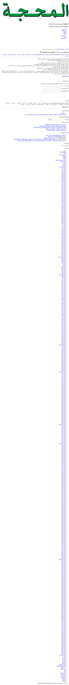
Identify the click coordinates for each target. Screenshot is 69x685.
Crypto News (63, 152)
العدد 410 (63, 542)
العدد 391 (63, 517)
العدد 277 (63, 381)
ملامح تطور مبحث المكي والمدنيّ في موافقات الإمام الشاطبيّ (52, 126)
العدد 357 (63, 474)
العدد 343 (63, 457)
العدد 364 (63, 484)
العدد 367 (63, 488)
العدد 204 (63, 272)
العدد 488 (63, 646)
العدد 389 (63, 515)
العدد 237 (63, 327)
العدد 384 (63, 508)
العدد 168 (63, 222)
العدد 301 (63, 413)
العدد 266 (63, 368)
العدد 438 (63, 578)
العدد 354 (63, 470)
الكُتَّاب (64, 33)
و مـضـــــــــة (13, 54)
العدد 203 (63, 270)
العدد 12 (64, 169)
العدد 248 (63, 343)
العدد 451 (63, 596)
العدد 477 (63, 631)
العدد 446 (63, 589)
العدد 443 (63, 585)
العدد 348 (63, 463)
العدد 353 (63, 469)
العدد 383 (63, 507)
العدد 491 (63, 650)
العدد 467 (63, 617)
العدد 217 (63, 295)
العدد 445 (63, 588)
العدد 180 (63, 241)
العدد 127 (63, 179)
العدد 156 (63, 208)
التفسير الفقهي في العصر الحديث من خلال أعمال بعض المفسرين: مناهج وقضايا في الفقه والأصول (34, 139)
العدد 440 (63, 581)
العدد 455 (63, 601)
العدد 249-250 (62, 345)
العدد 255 (63, 353)
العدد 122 (63, 172)
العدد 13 (64, 183)
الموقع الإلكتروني (64, 91)
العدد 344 (63, 458)
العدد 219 (63, 300)
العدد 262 (63, 362)
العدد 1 (64, 162)
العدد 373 (63, 493)
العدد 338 (63, 453)
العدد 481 (63, 636)
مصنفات (62, 49)
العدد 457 (63, 604)
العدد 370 (63, 490)
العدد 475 (63, 628)
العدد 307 (63, 422)
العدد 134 (63, 188)
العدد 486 (63, 643)
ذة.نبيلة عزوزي (28, 54)
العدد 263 (63, 364)
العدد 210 (63, 280)
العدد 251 (63, 347)
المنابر (33, 54)
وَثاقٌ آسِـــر (63, 113)
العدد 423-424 (62, 559)
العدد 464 (63, 613)
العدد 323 (63, 442)
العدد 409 (63, 540)
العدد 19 (64, 250)
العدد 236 (63, 326)
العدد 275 (63, 378)
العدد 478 (63, 632)
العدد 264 (63, 365)
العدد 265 (63, 366)
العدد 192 (63, 254)
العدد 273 (63, 376)
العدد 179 (63, 238)
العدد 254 (63, 351)
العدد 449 (63, 593)
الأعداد (64, 31)
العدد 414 (63, 547)
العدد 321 (63, 439)
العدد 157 (63, 210)
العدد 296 (63, 407)
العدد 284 (63, 391)
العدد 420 (63, 555)
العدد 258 (63, 357)
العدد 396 (63, 524)
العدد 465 (63, 615)
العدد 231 (63, 319)
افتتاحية (64, 156)
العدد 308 (63, 423)
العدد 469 (63, 620)
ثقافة (65, 670)
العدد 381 (63, 504)
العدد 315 (63, 431)
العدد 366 (63, 486)
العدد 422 (63, 558)
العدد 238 (63, 328)
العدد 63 (64, 659)
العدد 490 (63, 648)
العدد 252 (63, 349)
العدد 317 (63, 434)
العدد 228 (63, 314)
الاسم (66, 86)
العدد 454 (63, 600)
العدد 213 (63, 287)
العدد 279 (63, 384)
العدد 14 (64, 196)
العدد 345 (63, 459)
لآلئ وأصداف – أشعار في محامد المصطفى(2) (56, 130)
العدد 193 (63, 256)
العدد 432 (63, 570)
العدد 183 (63, 245)
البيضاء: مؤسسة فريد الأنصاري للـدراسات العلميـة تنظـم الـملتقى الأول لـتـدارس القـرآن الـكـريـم (45, 114)
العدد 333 (63, 446)
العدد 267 (63, 369)
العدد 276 (63, 380)
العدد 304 (63, 418)
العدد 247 (63, 342)
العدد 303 (63, 416)
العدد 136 (63, 191)
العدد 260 (63, 359)
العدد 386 (63, 511)
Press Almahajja (47, 683)
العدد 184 (63, 246)
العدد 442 (63, 583)
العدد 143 (63, 202)
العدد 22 (64, 301)
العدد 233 (63, 322)
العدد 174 (63, 231)
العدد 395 (63, 523)
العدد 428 (63, 565)
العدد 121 (63, 171)
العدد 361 (63, 480)
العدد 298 (63, 409)
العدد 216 (63, 293)
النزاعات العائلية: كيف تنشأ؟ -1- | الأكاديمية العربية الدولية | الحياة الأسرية (50, 140)
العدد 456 (63, 602)
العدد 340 (63, 455)
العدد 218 (63, 297)
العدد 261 (63, 361)
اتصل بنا (64, 37)
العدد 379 (63, 501)
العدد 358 (63, 476)
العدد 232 (63, 320)
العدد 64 (64, 660)
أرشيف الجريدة (62, 154)
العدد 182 (63, 243)
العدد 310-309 (62, 424)
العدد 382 (63, 505)
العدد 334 (63, 447)
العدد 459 (63, 606)
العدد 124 (63, 175)
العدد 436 (63, 575)
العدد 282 (63, 388)
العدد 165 (63, 218)
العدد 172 (63, 229)
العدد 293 (63, 403)
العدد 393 (63, 520)
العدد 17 (64, 225)
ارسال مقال (63, 38)
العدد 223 (63, 307)
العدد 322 (63, 440)
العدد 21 (64, 279)
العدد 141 (63, 199)
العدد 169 (63, 223)
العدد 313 (63, 428)
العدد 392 (63, 519)
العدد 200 (63, 266)
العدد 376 (63, 497)
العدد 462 (63, 610)
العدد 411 (63, 543)
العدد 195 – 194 (62, 257)
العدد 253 (63, 350)
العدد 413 (63, 546)
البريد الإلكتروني (64, 88)
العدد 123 (63, 173)
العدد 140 (63, 198)
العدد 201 (63, 268)
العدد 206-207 (62, 274)
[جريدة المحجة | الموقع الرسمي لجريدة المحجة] (35, 21)
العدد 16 (64, 211)
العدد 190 (63, 252)
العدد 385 (63, 509)
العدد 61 (64, 658)
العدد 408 (63, 539)
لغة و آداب (47, 54)
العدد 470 (63, 621)
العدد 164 (63, 216)
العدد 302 (63, 415)
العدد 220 (63, 303)
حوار (65, 671)
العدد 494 (63, 654)
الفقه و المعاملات (62, 664)
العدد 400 (63, 529)
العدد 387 (63, 512)
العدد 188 (63, 247)
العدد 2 (64, 264)
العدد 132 (63, 185)
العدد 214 (63, 289)
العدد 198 (63, 261)
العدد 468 (63, 619)
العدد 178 (63, 237)
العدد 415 (63, 548)
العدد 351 (63, 466)
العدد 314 (63, 430)
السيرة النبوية (63, 161)
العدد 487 (63, 644)
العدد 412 (63, 544)
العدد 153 (63, 206)
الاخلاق (57, 49)
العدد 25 (64, 346)
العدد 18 (64, 239)
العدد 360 (63, 478)
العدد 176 (63, 234)
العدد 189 (63, 249)
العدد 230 (63, 318)
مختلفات (64, 679)
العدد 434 (63, 573)
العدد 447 (63, 590)
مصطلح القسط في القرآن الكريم (52, 135)
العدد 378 (63, 500)
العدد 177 (63, 235)
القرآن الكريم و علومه (61, 666)
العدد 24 (64, 331)
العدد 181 (63, 242)
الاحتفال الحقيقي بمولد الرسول (54, 136)
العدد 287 (63, 395)
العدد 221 (63, 304)
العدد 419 (63, 554)
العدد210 (64, 663)
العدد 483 (63, 639)
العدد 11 (64, 165)
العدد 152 (63, 204)
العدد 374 (63, 494)
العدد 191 (63, 253)
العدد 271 (63, 373)
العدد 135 (63, 189)
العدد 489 (63, 647)
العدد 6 (64, 656)
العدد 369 (63, 489)
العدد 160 (63, 212)
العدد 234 (63, 323)
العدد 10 (64, 164)
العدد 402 (63, 531)
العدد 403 (63, 532)
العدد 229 (63, 315)
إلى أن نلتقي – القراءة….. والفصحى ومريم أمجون (55, 128)
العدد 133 (63, 187)
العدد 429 (63, 566)
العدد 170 (63, 226)
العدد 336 (63, 450)
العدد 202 (63, 269)
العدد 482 (63, 637)
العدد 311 (63, 426)
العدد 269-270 (62, 372)
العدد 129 (63, 181)
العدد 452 (53, 54)
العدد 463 (63, 612)
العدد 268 (63, 370)
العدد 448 (63, 592)
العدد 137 (63, 192)
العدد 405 (63, 535)
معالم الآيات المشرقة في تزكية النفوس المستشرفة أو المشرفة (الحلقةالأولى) (49, 127)
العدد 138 (63, 194)
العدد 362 (63, 481)
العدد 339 (63, 454)
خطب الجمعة (63, 673)
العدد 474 (63, 627)
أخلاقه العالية (38, 54)
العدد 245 (63, 339)
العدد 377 (63, 498)
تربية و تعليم (63, 668)
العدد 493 (63, 652)
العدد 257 (63, 355)
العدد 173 (63, 230)
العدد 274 (63, 377)
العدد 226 (63, 311)
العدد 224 (63, 308)
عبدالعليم (64, 135)
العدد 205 (63, 273)
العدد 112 (63, 168)
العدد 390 (63, 516)
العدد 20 (64, 265)
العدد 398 (63, 527)
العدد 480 (63, 635)
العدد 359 (63, 477)
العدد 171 (63, 227)
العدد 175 (63, 233)
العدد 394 (63, 521)
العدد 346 (63, 461)
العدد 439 (63, 579)
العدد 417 (63, 551)
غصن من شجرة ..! (20, 54)
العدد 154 (63, 207)
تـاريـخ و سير (63, 667)
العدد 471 (63, 623)
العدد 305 (63, 419)
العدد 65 (64, 662)
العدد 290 (63, 399)
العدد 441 (63, 582)
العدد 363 (63, 482)
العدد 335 (63, 449)
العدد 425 (63, 561)
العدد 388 (63, 513)
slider (64, 153)
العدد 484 (63, 640)
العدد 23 (64, 316)
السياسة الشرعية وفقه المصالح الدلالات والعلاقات (55, 124)
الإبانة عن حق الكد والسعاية (49, 138)
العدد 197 (63, 260)
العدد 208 (63, 276)
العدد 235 (63, 324)
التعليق (66, 100)
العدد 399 (63, 528)
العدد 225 (63, 310)
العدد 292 (63, 401)
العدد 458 (63, 605)
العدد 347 (63, 462)
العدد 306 (63, 420)
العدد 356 (63, 473)
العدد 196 (63, 258)
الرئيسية (64, 29)
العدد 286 (63, 393)
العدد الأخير (63, 30)
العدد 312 (63, 427)
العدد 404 (63, 534)
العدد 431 (63, 569)
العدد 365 (63, 485)
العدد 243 (63, 337)
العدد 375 (63, 496)
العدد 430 (63, 567)
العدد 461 (63, 609)
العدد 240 (63, 332)
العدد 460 (63, 608)
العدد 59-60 (63, 655)
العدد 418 (63, 552)
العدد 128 (63, 180)
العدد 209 (63, 277)
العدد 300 (63, 412)
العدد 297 (63, 408)
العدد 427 (63, 563)
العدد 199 (63, 262)
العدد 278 (63, 382)
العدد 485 (63, 641)
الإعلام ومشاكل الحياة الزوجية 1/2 (24, 140)
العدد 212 (63, 285)
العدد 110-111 (62, 167)
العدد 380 (63, 503)
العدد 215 (63, 291)
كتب (65, 34)
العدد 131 (63, 184)
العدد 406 (63, 536)
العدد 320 (63, 438)
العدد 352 (63, 467)
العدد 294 (63, 404)
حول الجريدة (63, 35)
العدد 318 (63, 435)
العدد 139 (63, 195)
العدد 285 (63, 392)
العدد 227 (63, 312)
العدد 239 (63, 330)
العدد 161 (63, 214)
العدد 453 (63, 598)
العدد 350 (63, 465)
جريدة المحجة (61, 683)
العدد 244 (63, 338)
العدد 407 (63, 538)
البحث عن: (66, 119)
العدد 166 (63, 219)
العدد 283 (63, 389)
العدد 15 (64, 203)
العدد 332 (63, 444)
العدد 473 (63, 625)
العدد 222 (63, 306)
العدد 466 (63, 616)
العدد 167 (63, 220)
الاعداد (64, 158)
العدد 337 (63, 451)
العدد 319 (63, 436)
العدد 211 (63, 283)
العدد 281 (63, 386)
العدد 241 (63, 334)
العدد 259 (63, 358)
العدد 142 (63, 200)
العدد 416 (63, 550)
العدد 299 (63, 411)
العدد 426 (63, 562)
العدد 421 (63, 556)
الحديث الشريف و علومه (60, 160)
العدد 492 (63, 651)
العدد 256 (63, 354)
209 (65, 150)
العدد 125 (63, 176)
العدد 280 (63, 385)
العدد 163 (63, 215)
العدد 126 (63, 177)
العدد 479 (63, 633)
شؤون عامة (63, 675)
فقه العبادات (63, 677)
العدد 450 (63, 594)
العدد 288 (63, 396)
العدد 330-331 (62, 443)
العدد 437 (63, 577)
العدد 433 (63, 571)
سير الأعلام (63, 674)
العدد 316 (63, 432)
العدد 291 (63, 400)
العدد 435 (63, 574)
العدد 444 (63, 586)
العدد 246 (63, 341)
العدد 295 (63, 405)
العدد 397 (63, 525)
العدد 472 (63, 624)
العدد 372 (63, 492)
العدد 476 (63, 629)
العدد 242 (63, 335)
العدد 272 (63, 374)
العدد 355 (63, 471)
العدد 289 (63, 397)
